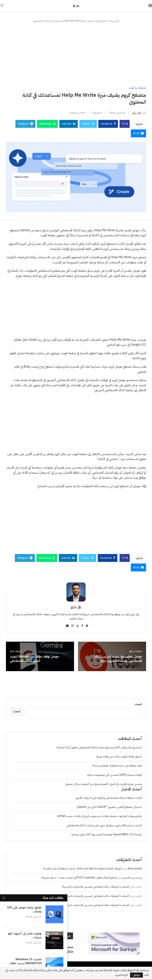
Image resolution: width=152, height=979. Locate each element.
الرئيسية (114, 21)
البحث (138, 704)
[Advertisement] (76, 54)
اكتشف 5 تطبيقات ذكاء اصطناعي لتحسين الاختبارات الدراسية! (95, 887)
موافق (136, 975)
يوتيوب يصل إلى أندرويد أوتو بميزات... (25, 935)
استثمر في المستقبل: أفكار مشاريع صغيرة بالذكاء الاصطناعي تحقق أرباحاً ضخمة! (99, 747)
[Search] (2, 6)
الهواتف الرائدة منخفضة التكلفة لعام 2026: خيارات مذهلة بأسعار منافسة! (82, 868)
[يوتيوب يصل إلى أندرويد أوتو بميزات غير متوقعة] (54, 940)
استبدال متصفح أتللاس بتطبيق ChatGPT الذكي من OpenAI (109, 807)
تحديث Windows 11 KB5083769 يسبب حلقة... (25, 961)
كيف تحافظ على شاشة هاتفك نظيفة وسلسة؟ (117, 766)
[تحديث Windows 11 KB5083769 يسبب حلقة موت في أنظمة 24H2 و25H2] (54, 966)
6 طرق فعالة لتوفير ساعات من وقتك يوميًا (119, 756)
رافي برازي (136, 113)
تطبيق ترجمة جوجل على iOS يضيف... (24, 909)
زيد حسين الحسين (132, 878)
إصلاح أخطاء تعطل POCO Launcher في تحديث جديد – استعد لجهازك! (79, 878)
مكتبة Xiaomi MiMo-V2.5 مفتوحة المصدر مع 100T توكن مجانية (106, 834)
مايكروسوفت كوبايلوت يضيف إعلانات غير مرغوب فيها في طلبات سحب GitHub (99, 816)
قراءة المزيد (121, 975)
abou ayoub (135, 868)
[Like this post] (123, 124)
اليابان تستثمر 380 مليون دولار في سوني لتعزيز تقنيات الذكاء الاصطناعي (104, 825)
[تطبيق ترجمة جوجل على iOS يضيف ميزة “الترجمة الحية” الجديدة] (54, 914)
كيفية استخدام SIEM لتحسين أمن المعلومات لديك (114, 775)
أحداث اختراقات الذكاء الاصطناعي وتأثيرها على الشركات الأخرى (108, 798)
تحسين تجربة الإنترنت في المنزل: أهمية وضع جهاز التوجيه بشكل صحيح (104, 784)
